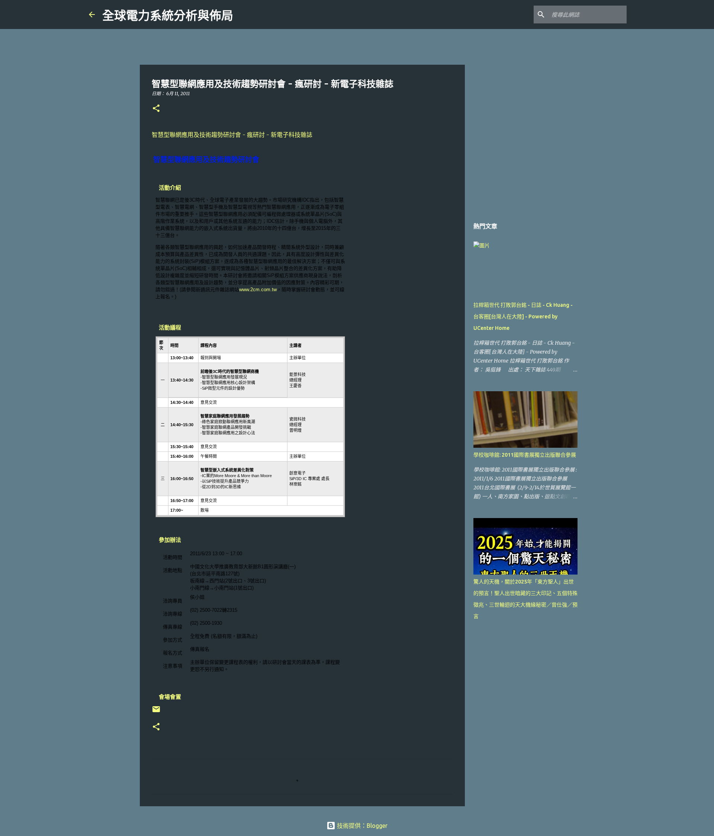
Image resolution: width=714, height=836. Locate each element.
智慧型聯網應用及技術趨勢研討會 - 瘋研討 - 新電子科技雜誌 (232, 134)
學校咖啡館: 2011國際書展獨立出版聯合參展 (524, 455)
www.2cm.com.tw (258, 289)
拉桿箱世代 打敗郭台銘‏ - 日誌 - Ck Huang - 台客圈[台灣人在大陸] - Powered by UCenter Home (523, 316)
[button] (156, 109)
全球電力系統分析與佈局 (167, 15)
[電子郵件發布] (156, 712)
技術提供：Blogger (361, 825)
